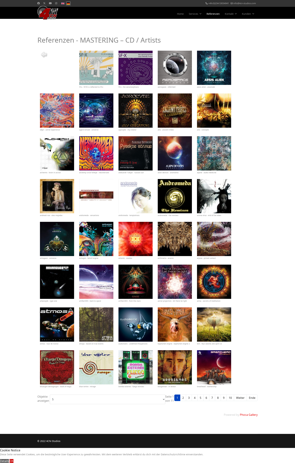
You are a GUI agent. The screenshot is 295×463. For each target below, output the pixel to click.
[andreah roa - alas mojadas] (57, 196)
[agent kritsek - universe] (96, 110)
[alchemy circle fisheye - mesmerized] (96, 153)
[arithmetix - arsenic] (175, 239)
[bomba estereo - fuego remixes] (135, 367)
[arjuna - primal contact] (214, 239)
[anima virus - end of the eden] (214, 196)
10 (230, 398)
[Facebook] (38, 3)
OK (11, 461)
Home (180, 13)
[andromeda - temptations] (135, 196)
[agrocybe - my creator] (135, 110)
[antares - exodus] (135, 239)
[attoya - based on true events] (96, 324)
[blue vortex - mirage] (96, 367)
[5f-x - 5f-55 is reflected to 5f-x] (96, 68)
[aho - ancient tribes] (175, 110)
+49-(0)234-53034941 (218, 3)
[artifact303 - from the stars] (135, 282)
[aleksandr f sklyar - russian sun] (135, 153)
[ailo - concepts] (214, 110)
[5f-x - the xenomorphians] (135, 68)
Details (4, 461)
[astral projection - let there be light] (175, 282)
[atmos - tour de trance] (57, 324)
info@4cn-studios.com (244, 3)
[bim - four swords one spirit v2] (214, 324)
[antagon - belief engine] (96, 239)
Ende (252, 398)
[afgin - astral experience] (57, 110)
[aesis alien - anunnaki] (214, 68)
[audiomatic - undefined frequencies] (135, 324)
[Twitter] (44, 3)
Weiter (240, 398)
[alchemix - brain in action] (57, 153)
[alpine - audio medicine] (214, 153)
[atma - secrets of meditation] (214, 282)
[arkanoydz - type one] (57, 282)
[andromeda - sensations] (96, 196)
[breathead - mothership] (214, 367)
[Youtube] (50, 3)
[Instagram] (56, 3)
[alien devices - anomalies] (175, 153)
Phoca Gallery (249, 415)
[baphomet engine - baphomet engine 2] (175, 324)
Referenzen (213, 13)
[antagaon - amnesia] (57, 239)
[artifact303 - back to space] (96, 282)
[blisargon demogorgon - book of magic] (57, 367)
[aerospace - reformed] (175, 68)
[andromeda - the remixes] (175, 196)
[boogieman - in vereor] (175, 367)
